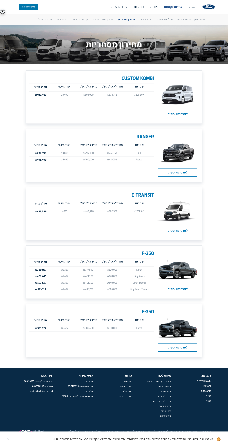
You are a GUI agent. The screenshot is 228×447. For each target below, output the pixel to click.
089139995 (29, 381)
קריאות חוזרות (80, 19)
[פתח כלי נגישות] (2, 11)
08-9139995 (73, 386)
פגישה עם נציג (28, 6)
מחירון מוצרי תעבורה (103, 19)
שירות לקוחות (173, 7)
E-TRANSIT (143, 194)
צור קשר (139, 6)
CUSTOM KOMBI (138, 78)
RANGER (145, 136)
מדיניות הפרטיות (69, 439)
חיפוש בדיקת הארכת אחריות (191, 19)
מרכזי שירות (146, 19)
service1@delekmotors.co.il (41, 391)
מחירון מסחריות (126, 19)
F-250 (148, 253)
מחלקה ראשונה (165, 19)
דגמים (192, 6)
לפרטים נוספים (178, 114)
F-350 (148, 311)
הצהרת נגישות (126, 386)
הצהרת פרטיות (125, 396)
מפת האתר (127, 381)
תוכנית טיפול (45, 19)
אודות (154, 6)
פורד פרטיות (119, 6)
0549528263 (38, 386)
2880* (65, 396)
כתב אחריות (62, 19)
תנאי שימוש (126, 391)
